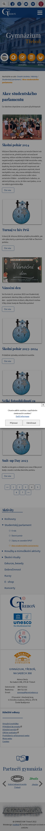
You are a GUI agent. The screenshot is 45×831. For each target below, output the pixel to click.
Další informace (22, 416)
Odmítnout (31, 423)
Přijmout (14, 423)
